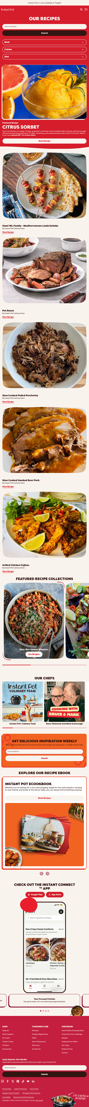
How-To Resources (39, 1042)
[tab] (40, 1011)
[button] (81, 9)
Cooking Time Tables (70, 1042)
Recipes (65, 1038)
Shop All (5, 1031)
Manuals (35, 1031)
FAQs (34, 1038)
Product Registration (40, 1034)
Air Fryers (6, 1038)
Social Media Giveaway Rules (73, 1031)
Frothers (5, 1045)
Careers (65, 1053)
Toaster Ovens (7, 1042)
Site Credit (39, 1100)
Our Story (65, 1045)
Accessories (6, 1049)
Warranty (35, 1045)
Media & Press (67, 1049)
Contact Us (36, 1049)
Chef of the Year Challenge (72, 1034)
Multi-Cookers (7, 1034)
